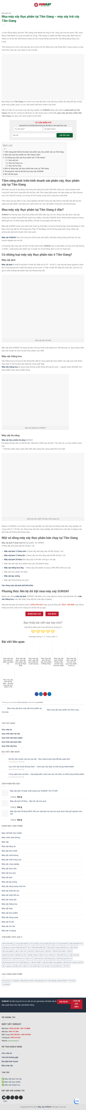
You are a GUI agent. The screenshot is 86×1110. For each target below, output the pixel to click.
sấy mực (52, 955)
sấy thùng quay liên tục (64, 958)
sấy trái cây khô (78, 962)
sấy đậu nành (17, 966)
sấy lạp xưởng (32, 955)
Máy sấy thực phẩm (10, 913)
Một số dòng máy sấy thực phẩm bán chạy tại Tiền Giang (27, 168)
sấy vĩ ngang (6, 966)
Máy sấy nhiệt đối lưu (10, 895)
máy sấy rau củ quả (8, 947)
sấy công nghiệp (7, 951)
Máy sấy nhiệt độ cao (10, 891)
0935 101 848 (13, 1031)
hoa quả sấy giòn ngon (47, 943)
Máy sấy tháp (7, 908)
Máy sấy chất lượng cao (11, 859)
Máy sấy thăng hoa (16, 163)
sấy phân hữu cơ (18, 958)
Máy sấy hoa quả (9, 873)
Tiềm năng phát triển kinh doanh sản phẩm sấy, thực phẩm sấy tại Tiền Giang (34, 152)
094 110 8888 (25, 1028)
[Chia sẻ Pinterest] (45, 694)
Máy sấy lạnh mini (41, 981)
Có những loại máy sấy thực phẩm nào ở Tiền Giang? (25, 158)
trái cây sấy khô (56, 966)
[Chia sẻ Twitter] (41, 694)
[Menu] (3, 4)
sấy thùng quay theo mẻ (10, 962)
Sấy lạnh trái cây (20, 955)
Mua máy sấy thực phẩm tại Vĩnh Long (63, 710)
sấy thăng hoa (24, 962)
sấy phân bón (6, 958)
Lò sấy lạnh (15, 981)
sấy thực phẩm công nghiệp (52, 962)
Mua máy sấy (6, 13)
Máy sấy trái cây (8, 926)
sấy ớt (25, 966)
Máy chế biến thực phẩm (12, 833)
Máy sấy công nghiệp (10, 864)
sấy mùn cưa (43, 955)
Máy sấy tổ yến (8, 922)
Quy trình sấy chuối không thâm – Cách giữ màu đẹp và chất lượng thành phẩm (41, 766)
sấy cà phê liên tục (62, 947)
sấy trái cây (67, 962)
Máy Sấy (5, 842)
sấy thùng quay (50, 958)
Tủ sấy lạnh (6, 984)
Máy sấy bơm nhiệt (9, 851)
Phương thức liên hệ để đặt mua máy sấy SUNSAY (24, 171)
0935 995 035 (15, 1034)
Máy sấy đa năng (15, 166)
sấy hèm (48, 951)
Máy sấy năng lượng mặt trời (13, 886)
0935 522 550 (15, 1037)
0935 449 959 (26, 1034)
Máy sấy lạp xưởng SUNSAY (58, 981)
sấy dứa (30, 951)
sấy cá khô (73, 947)
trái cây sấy (45, 966)
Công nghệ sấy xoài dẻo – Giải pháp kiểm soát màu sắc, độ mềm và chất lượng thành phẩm (46, 774)
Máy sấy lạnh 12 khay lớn (14, 555)
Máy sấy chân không (10, 855)
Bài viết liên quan (11, 174)
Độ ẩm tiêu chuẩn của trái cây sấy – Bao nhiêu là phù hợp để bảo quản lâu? (39, 759)
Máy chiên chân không (11, 837)
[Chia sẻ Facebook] (37, 694)
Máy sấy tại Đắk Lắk (38, 947)
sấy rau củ (29, 958)
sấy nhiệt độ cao (62, 955)
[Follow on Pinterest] (21, 1097)
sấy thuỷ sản (39, 958)
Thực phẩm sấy (34, 966)
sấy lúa (70, 951)
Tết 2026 (66, 966)
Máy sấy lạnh (13, 160)
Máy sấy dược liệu (9, 868)
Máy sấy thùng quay (10, 917)
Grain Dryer (5, 981)
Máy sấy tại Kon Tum (23, 947)
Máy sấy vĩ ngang (9, 930)
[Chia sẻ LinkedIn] (49, 694)
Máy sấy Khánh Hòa (76, 943)
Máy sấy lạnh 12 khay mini (15, 551)
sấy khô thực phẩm (59, 951)
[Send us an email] (16, 1097)
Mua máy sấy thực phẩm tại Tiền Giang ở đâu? (22, 155)
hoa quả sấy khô (62, 943)
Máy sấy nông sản (9, 899)
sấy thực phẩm (36, 962)
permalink (40, 702)
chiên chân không (8, 943)
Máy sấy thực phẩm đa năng (14, 440)
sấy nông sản (74, 955)
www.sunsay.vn (13, 1041)
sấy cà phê (50, 947)
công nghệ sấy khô (22, 943)
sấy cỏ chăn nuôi (20, 951)
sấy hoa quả (39, 951)
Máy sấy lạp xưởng (12, 576)
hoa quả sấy (34, 943)
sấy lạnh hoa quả (7, 955)
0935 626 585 (14, 1028)
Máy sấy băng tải (9, 846)
